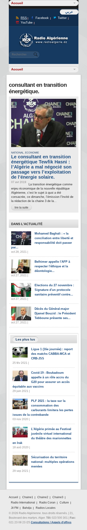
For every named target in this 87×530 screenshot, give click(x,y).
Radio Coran (47, 502)
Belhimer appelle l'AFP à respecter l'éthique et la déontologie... (52, 266)
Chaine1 (27, 497)
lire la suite (21, 207)
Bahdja (27, 507)
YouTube (26, 22)
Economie (32, 152)
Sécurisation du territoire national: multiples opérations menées (52, 461)
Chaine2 (42, 497)
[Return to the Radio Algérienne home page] (43, 34)
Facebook (42, 18)
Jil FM (14, 507)
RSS (24, 18)
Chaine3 (57, 497)
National (17, 152)
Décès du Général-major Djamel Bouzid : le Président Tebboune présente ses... (55, 313)
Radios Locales (45, 507)
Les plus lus (25, 339)
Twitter (62, 18)
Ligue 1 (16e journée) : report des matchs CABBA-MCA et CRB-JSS (52, 353)
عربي (69, 12)
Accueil (13, 497)
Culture (64, 502)
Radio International (23, 502)
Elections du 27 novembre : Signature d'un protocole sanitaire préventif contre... (54, 289)
